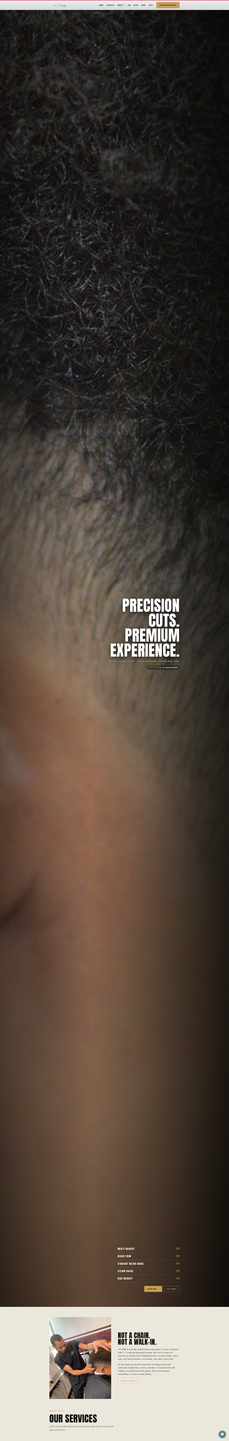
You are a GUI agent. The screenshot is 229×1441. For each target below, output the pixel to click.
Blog (136, 5)
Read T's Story (128, 1381)
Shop (143, 5)
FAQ (129, 5)
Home (101, 5)
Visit (151, 5)
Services (110, 5)
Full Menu (171, 1289)
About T (121, 5)
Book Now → (153, 1289)
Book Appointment (168, 5)
